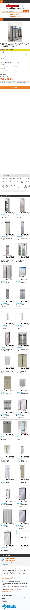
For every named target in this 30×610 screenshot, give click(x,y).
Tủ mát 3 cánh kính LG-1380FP (21, 283)
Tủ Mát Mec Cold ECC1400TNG (20, 261)
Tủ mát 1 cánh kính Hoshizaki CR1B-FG (5, 483)
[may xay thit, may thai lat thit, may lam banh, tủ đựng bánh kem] (15, 6)
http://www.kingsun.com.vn (12, 577)
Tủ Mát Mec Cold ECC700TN (20, 216)
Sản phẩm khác (6, 196)
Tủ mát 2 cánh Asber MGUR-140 (21, 372)
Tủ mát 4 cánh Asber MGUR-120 (6, 394)
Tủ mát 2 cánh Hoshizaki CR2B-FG (22, 349)
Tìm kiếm (26, 11)
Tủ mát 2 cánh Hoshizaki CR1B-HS (22, 327)
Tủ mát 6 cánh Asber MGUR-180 (6, 438)
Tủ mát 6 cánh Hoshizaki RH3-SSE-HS (22, 394)
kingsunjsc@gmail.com (7, 578)
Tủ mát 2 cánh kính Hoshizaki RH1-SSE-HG (21, 461)
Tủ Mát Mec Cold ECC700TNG (5, 216)
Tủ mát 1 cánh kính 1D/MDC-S (20, 438)
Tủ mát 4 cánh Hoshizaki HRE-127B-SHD (7, 549)
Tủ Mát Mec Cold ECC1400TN (5, 283)
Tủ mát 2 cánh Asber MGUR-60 (21, 483)
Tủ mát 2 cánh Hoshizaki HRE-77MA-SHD (7, 349)
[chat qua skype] (26, 54)
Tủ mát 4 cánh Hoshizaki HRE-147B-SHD (22, 505)
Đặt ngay (15, 87)
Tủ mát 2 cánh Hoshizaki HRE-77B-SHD (7, 505)
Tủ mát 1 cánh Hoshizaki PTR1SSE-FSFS (7, 261)
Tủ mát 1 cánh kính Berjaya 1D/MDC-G (5, 461)
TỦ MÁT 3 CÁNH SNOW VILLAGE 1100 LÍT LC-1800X (13, 191)
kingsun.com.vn (4, 564)
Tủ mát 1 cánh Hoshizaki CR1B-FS (7, 238)
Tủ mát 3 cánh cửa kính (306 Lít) (21, 538)
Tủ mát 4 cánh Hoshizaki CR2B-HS (7, 527)
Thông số (6, 175)
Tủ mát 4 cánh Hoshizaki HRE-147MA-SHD (22, 527)
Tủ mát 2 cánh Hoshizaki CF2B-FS (7, 372)
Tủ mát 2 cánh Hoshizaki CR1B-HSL (7, 327)
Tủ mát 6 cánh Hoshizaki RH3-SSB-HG (7, 416)
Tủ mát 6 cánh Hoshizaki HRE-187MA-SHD (22, 416)
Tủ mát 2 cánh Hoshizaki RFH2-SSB (22, 305)
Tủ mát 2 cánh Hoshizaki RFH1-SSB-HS (7, 305)
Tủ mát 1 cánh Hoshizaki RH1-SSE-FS (22, 238)
